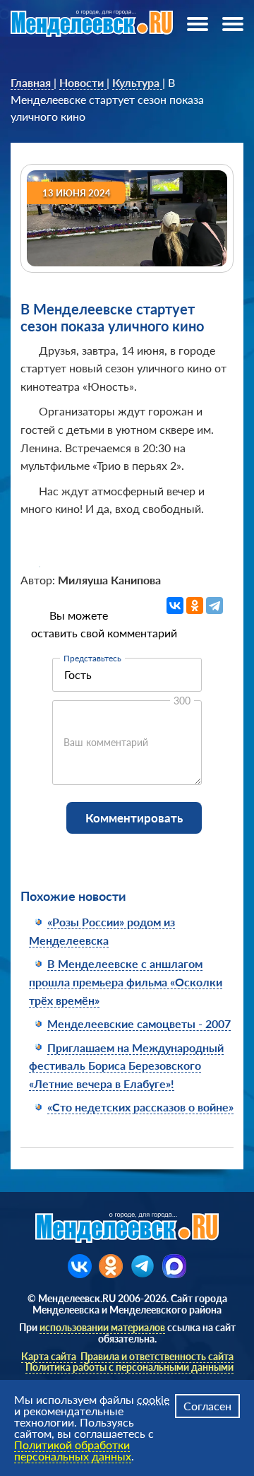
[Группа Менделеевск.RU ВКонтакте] (80, 1266)
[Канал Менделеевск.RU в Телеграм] (142, 1266)
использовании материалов (102, 1327)
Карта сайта (48, 1356)
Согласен (207, 1405)
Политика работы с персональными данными (129, 1367)
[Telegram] (214, 605)
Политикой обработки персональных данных (72, 1450)
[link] (32, 83)
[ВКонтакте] (175, 605)
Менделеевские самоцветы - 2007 (139, 1023)
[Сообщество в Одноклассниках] (111, 1266)
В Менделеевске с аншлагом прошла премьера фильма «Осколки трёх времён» (125, 981)
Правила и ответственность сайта (157, 1356)
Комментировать (134, 817)
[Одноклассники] (194, 605)
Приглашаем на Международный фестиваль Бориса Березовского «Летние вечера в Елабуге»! (126, 1065)
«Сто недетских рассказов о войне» (140, 1107)
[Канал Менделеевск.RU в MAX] (174, 1266)
